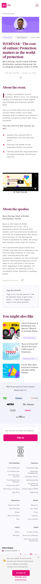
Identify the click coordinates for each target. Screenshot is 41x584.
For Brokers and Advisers (13, 481)
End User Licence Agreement (31, 540)
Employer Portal (31, 476)
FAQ (18, 519)
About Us (34, 505)
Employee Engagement (33, 472)
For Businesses (13, 471)
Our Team (34, 508)
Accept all (21, 573)
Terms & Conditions (30, 535)
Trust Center (33, 519)
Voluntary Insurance (11, 489)
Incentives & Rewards (33, 484)
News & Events (14, 515)
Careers (35, 515)
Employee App (32, 468)
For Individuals (14, 468)
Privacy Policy (32, 532)
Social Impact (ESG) (30, 489)
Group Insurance (13, 485)
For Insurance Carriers (14, 475)
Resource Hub (14, 505)
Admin (17, 532)
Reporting (34, 492)
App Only (16, 492)
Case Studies (14, 508)
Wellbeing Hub (32, 480)
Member (16, 535)
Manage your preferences (21, 578)
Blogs (17, 512)
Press (36, 512)
